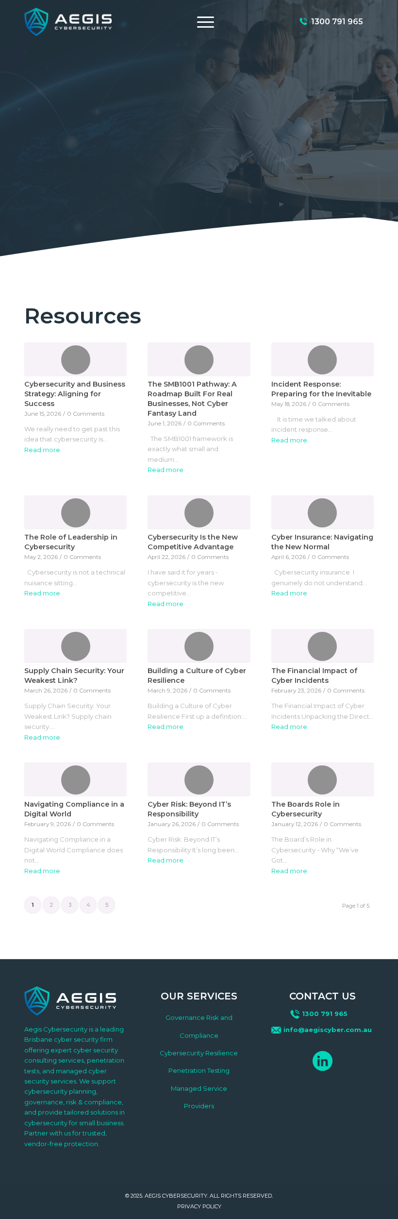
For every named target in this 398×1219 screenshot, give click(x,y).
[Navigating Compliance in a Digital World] (75, 779)
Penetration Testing (199, 1070)
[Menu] (203, 22)
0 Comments (85, 413)
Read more (42, 450)
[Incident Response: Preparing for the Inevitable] (322, 359)
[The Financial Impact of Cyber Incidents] (322, 646)
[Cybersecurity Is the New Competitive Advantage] (199, 512)
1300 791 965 (337, 21)
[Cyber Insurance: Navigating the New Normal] (322, 512)
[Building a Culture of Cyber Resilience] (199, 646)
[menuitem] (203, 22)
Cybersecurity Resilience (199, 1053)
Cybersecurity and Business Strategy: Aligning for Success (74, 394)
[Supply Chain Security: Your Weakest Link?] (75, 646)
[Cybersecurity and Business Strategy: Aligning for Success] (75, 359)
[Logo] (68, 21)
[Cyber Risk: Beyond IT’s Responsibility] (199, 779)
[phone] (303, 21)
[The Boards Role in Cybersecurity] (322, 779)
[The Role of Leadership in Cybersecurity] (75, 512)
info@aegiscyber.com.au (327, 1029)
